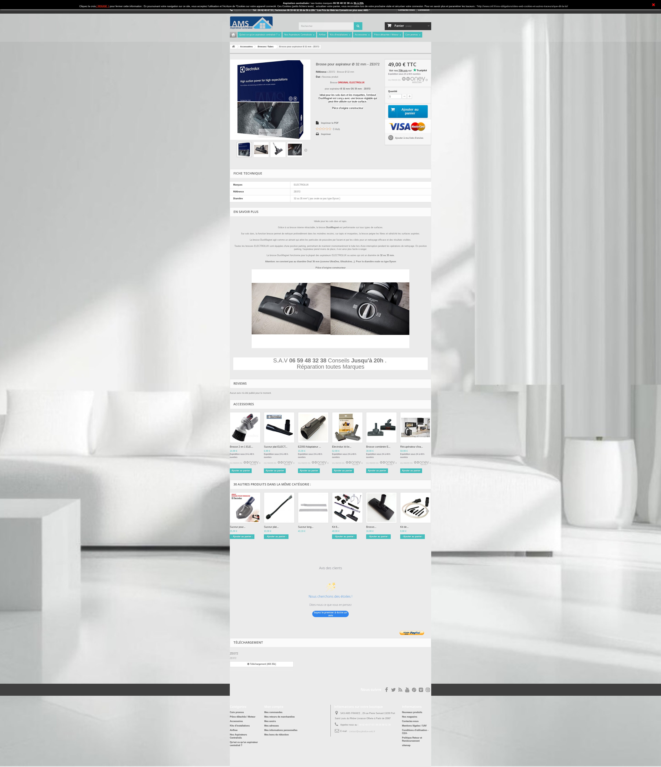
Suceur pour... (237, 526)
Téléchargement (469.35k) (262, 664)
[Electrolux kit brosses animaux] (347, 427)
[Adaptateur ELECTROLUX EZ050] (313, 427)
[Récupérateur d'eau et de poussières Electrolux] (415, 427)
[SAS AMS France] (261, 22)
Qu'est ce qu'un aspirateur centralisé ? (258, 34)
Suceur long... (305, 526)
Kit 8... (335, 526)
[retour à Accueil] (233, 47)
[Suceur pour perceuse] (245, 507)
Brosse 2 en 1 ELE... (241, 446)
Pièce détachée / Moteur (386, 34)
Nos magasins (409, 716)
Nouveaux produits (412, 712)
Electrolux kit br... (341, 446)
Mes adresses (271, 725)
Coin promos (411, 34)
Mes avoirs (270, 721)
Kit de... (404, 526)
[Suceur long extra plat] (313, 507)
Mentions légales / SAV (414, 725)
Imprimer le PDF (330, 123)
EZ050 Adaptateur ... (309, 446)
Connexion (423, 10)
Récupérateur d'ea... (411, 446)
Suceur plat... (271, 526)
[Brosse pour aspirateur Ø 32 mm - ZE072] (244, 149)
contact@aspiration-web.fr (362, 731)
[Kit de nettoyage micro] (415, 507)
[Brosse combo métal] (381, 507)
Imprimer (326, 134)
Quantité (392, 91)
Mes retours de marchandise (279, 716)
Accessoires (361, 34)
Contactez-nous (406, 10)
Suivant (305, 150)
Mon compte (273, 707)
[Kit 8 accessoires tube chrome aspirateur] (347, 507)
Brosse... (371, 526)
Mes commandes (273, 712)
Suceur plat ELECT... (275, 446)
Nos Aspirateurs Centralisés (298, 34)
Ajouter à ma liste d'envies (408, 138)
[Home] (233, 35)
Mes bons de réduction (276, 734)
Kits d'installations (339, 34)
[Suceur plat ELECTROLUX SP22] (279, 427)
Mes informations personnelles (280, 730)
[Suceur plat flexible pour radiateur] (279, 507)
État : (318, 77)
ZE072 (234, 653)
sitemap (406, 745)
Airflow (322, 34)
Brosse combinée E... (378, 446)
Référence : (322, 72)
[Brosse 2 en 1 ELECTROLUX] (245, 427)
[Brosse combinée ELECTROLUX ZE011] (381, 427)
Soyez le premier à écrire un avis (330, 614)
